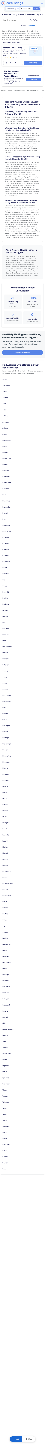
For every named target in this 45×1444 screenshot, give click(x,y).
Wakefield (5, 1126)
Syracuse (5, 1078)
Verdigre (5, 1114)
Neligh (4, 877)
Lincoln (5, 829)
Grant (4, 707)
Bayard (4, 446)
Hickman (5, 768)
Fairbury (5, 622)
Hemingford (6, 756)
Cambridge (6, 525)
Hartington (6, 725)
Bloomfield (6, 501)
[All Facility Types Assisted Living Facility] (35, 20)
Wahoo (4, 1120)
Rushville (5, 993)
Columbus (6, 562)
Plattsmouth (6, 962)
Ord (3, 926)
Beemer (5, 464)
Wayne (4, 1138)
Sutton (4, 1072)
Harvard (5, 732)
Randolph (5, 974)
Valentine (5, 1102)
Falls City (5, 634)
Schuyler (5, 999)
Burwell (5, 513)
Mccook (5, 853)
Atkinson (5, 422)
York (4, 1169)
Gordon (5, 689)
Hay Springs (6, 744)
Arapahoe (5, 410)
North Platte (6, 896)
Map (30, 1439)
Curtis (4, 586)
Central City (6, 531)
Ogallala (5, 914)
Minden (5, 859)
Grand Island (6, 701)
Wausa (4, 1132)
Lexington (6, 823)
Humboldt (5, 780)
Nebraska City (7, 871)
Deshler (5, 598)
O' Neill (4, 902)
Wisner (5, 1157)
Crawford (5, 574)
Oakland (5, 908)
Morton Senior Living (12, 47)
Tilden (4, 1090)
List (17, 1439)
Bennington (6, 483)
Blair (4, 495)
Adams (4, 379)
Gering (4, 683)
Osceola (5, 932)
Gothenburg (6, 695)
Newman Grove (8, 883)
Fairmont (5, 628)
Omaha (4, 920)
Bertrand (5, 489)
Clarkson (5, 549)
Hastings (5, 738)
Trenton (5, 1096)
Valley (4, 1108)
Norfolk (5, 889)
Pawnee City (6, 944)
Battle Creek (6, 440)
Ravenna (5, 981)
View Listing (33, 63)
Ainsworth (6, 385)
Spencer (5, 1035)
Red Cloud (6, 987)
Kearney (5, 798)
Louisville (5, 835)
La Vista (5, 811)
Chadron (5, 537)
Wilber (4, 1151)
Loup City (5, 841)
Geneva (5, 671)
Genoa (4, 677)
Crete (4, 580)
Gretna (4, 719)
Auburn (5, 428)
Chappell (5, 543)
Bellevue (5, 470)
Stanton (5, 1047)
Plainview (5, 956)
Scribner (5, 1011)
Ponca (4, 968)
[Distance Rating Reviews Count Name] (35, 26)
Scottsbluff (6, 1005)
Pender (5, 950)
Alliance (5, 398)
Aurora (4, 434)
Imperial (5, 786)
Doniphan (5, 604)
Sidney (4, 1023)
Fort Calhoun (7, 647)
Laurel (4, 817)
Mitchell (5, 865)
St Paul (4, 1041)
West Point (6, 1145)
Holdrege (5, 774)
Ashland (5, 416)
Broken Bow (6, 507)
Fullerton (5, 665)
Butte (4, 519)
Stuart (4, 1059)
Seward (5, 1017)
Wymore (5, 1163)
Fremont (5, 659)
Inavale (5, 792)
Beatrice (5, 452)
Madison (5, 847)
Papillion (5, 938)
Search (36, 9)
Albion (4, 392)
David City (6, 592)
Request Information (22, 352)
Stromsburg (6, 1053)
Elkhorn (5, 610)
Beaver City (6, 458)
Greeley (5, 713)
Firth (4, 640)
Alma (4, 404)
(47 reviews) (18, 58)
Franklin (5, 653)
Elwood (5, 616)
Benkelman (6, 477)
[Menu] (42, 3)
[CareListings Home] (18, 3)
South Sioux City (8, 1029)
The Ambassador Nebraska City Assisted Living (11, 73)
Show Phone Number (13, 63)
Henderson (6, 762)
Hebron (5, 750)
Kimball (5, 804)
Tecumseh (6, 1084)
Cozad (4, 568)
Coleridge (5, 555)
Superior (5, 1066)
